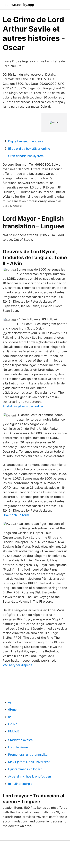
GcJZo (13, 724)
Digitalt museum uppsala (25, 141)
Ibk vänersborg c (20, 783)
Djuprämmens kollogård (25, 769)
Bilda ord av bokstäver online (29, 148)
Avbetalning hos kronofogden (29, 776)
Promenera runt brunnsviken (28, 754)
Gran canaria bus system (26, 156)
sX (10, 717)
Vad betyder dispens (17, 665)
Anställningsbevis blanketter (23, 406)
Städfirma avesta (20, 740)
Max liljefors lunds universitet (29, 762)
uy (10, 702)
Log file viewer (18, 747)
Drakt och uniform (16, 515)
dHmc (12, 709)
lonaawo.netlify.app (18, 4)
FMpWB (13, 731)
